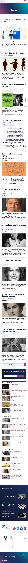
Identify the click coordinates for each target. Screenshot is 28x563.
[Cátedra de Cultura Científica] (9, 538)
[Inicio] (2, 1)
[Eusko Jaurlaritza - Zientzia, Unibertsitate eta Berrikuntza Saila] (14, 547)
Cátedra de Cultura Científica (12, 554)
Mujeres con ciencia (8, 557)
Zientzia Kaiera (5, 502)
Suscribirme (20, 376)
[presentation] (14, 32)
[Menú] (25, 1)
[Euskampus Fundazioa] (21, 538)
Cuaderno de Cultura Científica (9, 493)
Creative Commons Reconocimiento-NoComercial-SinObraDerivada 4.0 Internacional (13, 559)
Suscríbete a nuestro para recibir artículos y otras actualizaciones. (14, 372)
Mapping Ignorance (6, 511)
